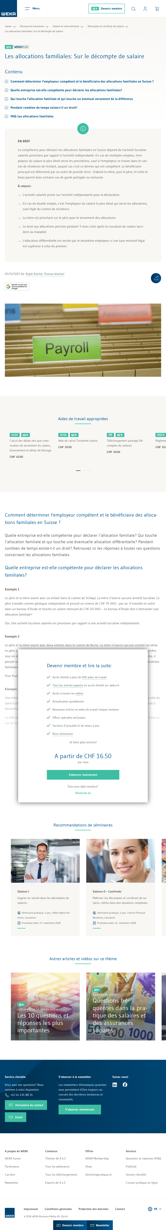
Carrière (10, 1174)
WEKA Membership (97, 1158)
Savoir (8, 26)
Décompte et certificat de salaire (106, 26)
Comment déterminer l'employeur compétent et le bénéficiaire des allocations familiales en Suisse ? (82, 81)
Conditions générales (58, 1209)
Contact (120, 1209)
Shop (88, 1166)
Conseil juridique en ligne (142, 1182)
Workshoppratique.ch (98, 1174)
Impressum (31, 1209)
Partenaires (12, 1166)
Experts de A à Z (55, 1182)
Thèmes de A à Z (55, 1158)
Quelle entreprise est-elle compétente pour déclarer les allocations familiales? (66, 90)
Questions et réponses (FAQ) (143, 1158)
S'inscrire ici (83, 793)
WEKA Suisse (13, 1158)
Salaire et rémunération (66, 26)
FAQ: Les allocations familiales (32, 116)
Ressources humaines (32, 26)
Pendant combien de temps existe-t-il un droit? (44, 107)
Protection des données (93, 1209)
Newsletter (11, 1182)
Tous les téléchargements (61, 1174)
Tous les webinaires (57, 1166)
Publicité (131, 1166)
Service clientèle (136, 1174)
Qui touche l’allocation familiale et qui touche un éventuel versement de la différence (72, 99)
